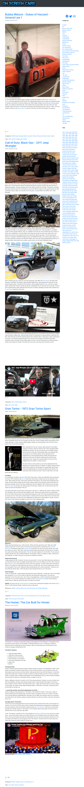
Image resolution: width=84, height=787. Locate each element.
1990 (76, 140)
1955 (73, 133)
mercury (68, 206)
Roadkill (64, 100)
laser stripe (10, 485)
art (71, 152)
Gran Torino (39, 595)
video (75, 237)
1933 (63, 133)
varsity (71, 237)
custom (67, 175)
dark (71, 175)
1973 (76, 137)
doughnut (65, 182)
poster (68, 218)
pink (67, 216)
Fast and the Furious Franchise (70, 50)
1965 (73, 135)
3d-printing (68, 147)
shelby (64, 223)
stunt (70, 230)
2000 (76, 142)
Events (45, 136)
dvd (63, 183)
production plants (12, 563)
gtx (65, 194)
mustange (68, 211)
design (64, 177)
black (12, 405)
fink (63, 187)
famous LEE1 (21, 108)
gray (72, 192)
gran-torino (18, 598)
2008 (67, 144)
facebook (64, 185)
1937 (66, 133)
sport (22, 598)
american (64, 152)
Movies (44, 595)
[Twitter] (70, 16)
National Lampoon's (67, 88)
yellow (64, 242)
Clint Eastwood (31, 595)
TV (33, 781)
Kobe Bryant (46, 280)
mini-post (72, 206)
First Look (65, 56)
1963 (69, 135)
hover (75, 197)
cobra (72, 170)
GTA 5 (64, 68)
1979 (72, 139)
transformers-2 (66, 235)
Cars (25, 595)
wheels (68, 240)
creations (72, 173)
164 (76, 132)
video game (65, 239)
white (71, 240)
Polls (63, 95)
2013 (72, 146)
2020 (63, 147)
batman (73, 158)
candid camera (71, 165)
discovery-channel (67, 178)
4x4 (73, 147)
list (68, 204)
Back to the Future (67, 28)
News (63, 90)
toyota (67, 233)
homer (12, 785)
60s (75, 147)
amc (74, 151)
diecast (68, 177)
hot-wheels (74, 196)
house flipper (69, 197)
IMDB (13, 588)
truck (74, 235)
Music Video (65, 87)
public (66, 220)
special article (28, 548)
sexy (75, 221)
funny (76, 187)
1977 (69, 139)
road (65, 221)
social (67, 227)
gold (75, 190)
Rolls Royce (37, 713)
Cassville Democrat (32, 588)
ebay (66, 183)
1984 (66, 140)
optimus (73, 213)
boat (67, 161)
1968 (66, 137)
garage (68, 189)
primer (72, 218)
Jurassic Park (66, 76)
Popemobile (46, 713)
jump (75, 199)
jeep (16, 405)
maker (77, 204)
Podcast (64, 94)
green (75, 192)
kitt (71, 202)
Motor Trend (65, 83)
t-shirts (73, 232)
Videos (52, 136)
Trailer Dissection (66, 111)
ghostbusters (65, 190)
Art (63, 26)
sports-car (65, 228)
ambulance (70, 151)
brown (76, 161)
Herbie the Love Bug (67, 69)
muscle (74, 209)
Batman (64, 32)
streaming (65, 106)
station (72, 228)
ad (69, 149)
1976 (66, 139)
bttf (63, 163)
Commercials (65, 38)
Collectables (65, 37)
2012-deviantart (66, 146)
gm (70, 190)
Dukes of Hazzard (37, 136)
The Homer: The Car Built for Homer (27, 602)
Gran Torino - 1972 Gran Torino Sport (28, 408)
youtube (68, 242)
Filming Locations (67, 54)
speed (71, 227)
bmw (76, 159)
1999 (73, 142)
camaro (64, 165)
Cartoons (64, 35)
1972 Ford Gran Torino (17, 595)
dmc (74, 178)
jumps (64, 201)
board (64, 161)
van (68, 237)
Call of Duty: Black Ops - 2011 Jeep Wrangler (27, 144)
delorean (74, 175)
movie (64, 209)
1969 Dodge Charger (17, 136)
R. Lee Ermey (8, 289)
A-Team (64, 25)
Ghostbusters (65, 61)
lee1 (73, 202)
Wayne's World (66, 121)
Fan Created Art (66, 47)
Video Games (18, 402)
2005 (63, 144)
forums (73, 187)
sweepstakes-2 (66, 232)
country (64, 173)
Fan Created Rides (67, 49)
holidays (64, 196)
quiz (74, 220)
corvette (75, 171)
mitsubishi (65, 208)
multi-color (69, 209)
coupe (68, 173)
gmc (73, 190)
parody (68, 215)
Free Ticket (65, 57)
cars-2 (69, 166)
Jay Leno (64, 75)
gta (71, 132)
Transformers (65, 113)
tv (76, 235)
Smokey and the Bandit (68, 102)
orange (25, 139)
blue (66, 159)
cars (72, 166)
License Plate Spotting (68, 80)
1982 (75, 139)
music (63, 211)
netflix (73, 211)
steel (76, 228)
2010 (70, 144)
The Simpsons (28, 781)
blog (63, 159)
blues (73, 159)
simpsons (21, 785)
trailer (73, 132)
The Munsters (66, 107)
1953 (69, 133)
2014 (75, 146)
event (75, 183)
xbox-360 (76, 240)
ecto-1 (72, 183)
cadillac (74, 163)
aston (73, 152)
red (63, 221)
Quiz (63, 99)
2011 (9, 405)
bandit (64, 156)
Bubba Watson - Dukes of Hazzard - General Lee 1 (27, 16)
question (70, 220)
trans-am (74, 233)
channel (64, 168)
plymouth (74, 216)
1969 (69, 137)
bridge (73, 161)
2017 (63, 132)
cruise (77, 173)
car (9, 785)
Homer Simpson (16, 781)
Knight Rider (65, 78)
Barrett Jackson (28, 136)
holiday (72, 194)
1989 (73, 140)
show (67, 223)
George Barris (66, 59)
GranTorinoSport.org (24, 583)
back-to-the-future (72, 154)
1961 (66, 135)
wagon (64, 240)
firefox (66, 187)
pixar (70, 216)
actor (66, 149)
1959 (63, 135)
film (76, 185)
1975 (63, 139)
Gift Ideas (65, 63)
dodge (18, 139)
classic (69, 170)
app (69, 152)
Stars (48, 136)
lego (76, 202)
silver (70, 223)
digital (72, 177)
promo (76, 218)
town (63, 233)
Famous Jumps (66, 45)
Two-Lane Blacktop (67, 116)
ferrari (73, 185)
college (76, 170)
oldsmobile (68, 213)
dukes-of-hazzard (73, 182)
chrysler (64, 170)
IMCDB (39, 588)
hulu (63, 73)
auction (14, 139)
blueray (70, 159)
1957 (76, 133)
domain (76, 180)
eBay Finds (65, 42)
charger (69, 168)
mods (69, 208)
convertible (70, 171)
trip (71, 235)
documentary (65, 180)
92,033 (24, 479)
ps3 (63, 220)
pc (74, 215)
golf (21, 139)
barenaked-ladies (71, 156)
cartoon (67, 132)
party (72, 215)
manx (63, 206)
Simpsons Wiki (21, 754)
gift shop (42, 578)
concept (64, 171)
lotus (70, 204)
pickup (64, 216)
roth (68, 221)
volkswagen (72, 239)
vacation (64, 237)
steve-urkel (65, 230)
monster (73, 208)
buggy (66, 163)
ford (13, 598)
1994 (66, 142)
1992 (63, 142)
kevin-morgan (66, 202)
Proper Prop (65, 97)
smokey (64, 225)
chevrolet (73, 168)
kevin (76, 201)
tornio (76, 232)
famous (70, 185)
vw (76, 239)
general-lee (73, 189)
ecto (69, 183)
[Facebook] (67, 16)
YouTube (64, 123)
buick (69, 163)
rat (76, 220)
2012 (9, 139)
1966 (76, 135)
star (69, 228)
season (16, 785)
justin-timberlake (70, 201)
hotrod (64, 197)
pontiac (64, 218)
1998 (69, 142)
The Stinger (40, 707)
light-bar (64, 204)
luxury (73, 204)
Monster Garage (66, 82)
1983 (63, 140)
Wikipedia (44, 588)
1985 (70, 140)
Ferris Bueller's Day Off (68, 52)
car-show (64, 166)
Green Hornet (65, 66)
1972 (9, 598)
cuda (63, 175)
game (63, 189)
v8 (78, 235)
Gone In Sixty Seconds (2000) (70, 64)
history (68, 194)
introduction (68, 199)
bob (70, 161)
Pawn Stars (65, 92)
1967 (63, 137)
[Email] (74, 16)
